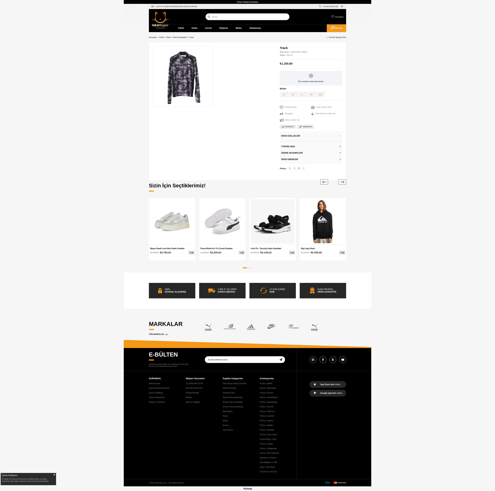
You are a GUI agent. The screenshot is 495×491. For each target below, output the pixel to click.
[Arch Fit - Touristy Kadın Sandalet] (273, 221)
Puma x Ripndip (267, 430)
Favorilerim (339, 17)
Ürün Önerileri (289, 159)
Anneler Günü (229, 393)
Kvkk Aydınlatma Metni (159, 388)
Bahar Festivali (229, 388)
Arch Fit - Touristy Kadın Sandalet (266, 248)
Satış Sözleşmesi (156, 397)
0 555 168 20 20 (195, 388)
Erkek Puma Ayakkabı (233, 402)
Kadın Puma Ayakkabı (233, 397)
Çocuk (208, 28)
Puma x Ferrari (266, 393)
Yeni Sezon (228, 430)
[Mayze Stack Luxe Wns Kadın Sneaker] (172, 221)
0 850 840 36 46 (195, 383)
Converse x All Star (268, 471)
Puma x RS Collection (269, 453)
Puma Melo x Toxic (268, 439)
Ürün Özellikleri (290, 136)
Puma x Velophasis (268, 448)
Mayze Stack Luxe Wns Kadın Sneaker (167, 248)
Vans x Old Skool (267, 467)
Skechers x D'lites (268, 458)
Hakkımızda (154, 383)
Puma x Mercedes (268, 388)
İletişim (189, 397)
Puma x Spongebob (268, 402)
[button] (245, 267)
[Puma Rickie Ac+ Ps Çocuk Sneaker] (222, 221)
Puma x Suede (266, 444)
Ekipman (223, 28)
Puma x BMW (266, 383)
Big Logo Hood (308, 248)
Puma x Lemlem (267, 416)
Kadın (194, 28)
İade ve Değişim (193, 402)
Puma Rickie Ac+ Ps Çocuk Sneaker (216, 248)
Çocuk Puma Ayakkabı (233, 407)
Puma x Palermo (267, 411)
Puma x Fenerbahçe (269, 397)
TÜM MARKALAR (156, 334)
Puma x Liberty (266, 420)
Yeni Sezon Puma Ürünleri (234, 383)
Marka (239, 28)
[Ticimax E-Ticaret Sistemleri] (247, 489)
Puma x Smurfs (267, 407)
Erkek (181, 28)
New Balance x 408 (268, 462)
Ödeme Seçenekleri (292, 153)
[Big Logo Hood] (323, 221)
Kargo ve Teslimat (157, 402)
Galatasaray (255, 28)
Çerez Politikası (156, 393)
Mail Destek (193, 393)
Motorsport (227, 411)
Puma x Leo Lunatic (268, 434)
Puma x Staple (266, 425)
